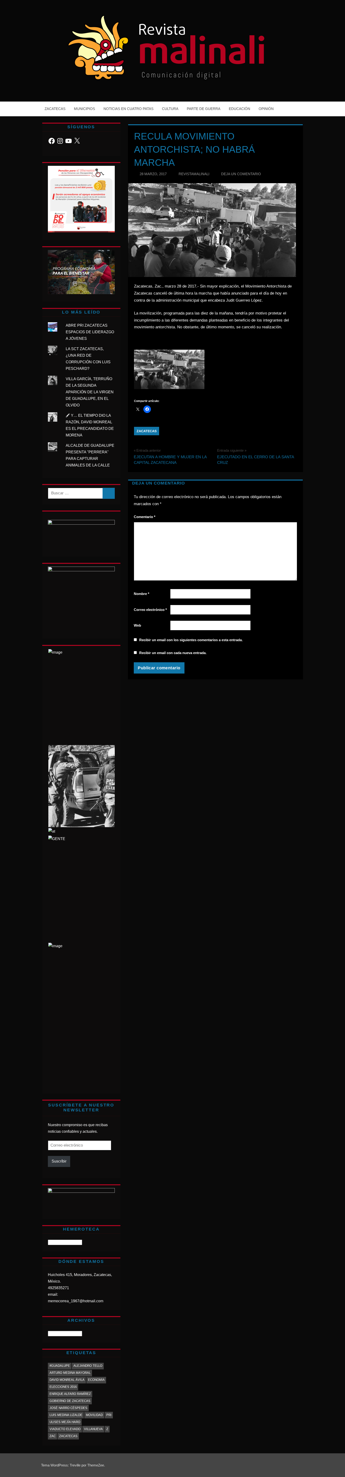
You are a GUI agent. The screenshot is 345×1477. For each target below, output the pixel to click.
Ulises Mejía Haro (65, 1422)
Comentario (144, 517)
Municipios (84, 109)
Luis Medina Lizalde (66, 1415)
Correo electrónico (150, 610)
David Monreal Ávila (67, 1380)
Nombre (141, 594)
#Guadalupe (60, 1365)
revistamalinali (194, 174)
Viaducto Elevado (65, 1429)
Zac (53, 1436)
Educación (239, 109)
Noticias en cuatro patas (128, 109)
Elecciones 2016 (63, 1387)
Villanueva (93, 1429)
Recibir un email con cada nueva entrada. (173, 653)
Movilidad (94, 1415)
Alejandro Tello (87, 1365)
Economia (96, 1380)
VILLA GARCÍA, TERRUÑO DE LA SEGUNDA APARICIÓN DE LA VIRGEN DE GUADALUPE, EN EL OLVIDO (90, 392)
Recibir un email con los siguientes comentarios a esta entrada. (191, 640)
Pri (108, 1415)
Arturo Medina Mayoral (70, 1373)
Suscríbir (59, 1161)
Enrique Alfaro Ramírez (70, 1394)
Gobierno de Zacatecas (70, 1401)
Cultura (170, 109)
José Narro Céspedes (68, 1408)
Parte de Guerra (203, 109)
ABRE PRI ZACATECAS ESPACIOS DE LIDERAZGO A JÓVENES (90, 332)
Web (137, 625)
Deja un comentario (241, 174)
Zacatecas (55, 109)
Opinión (266, 109)
